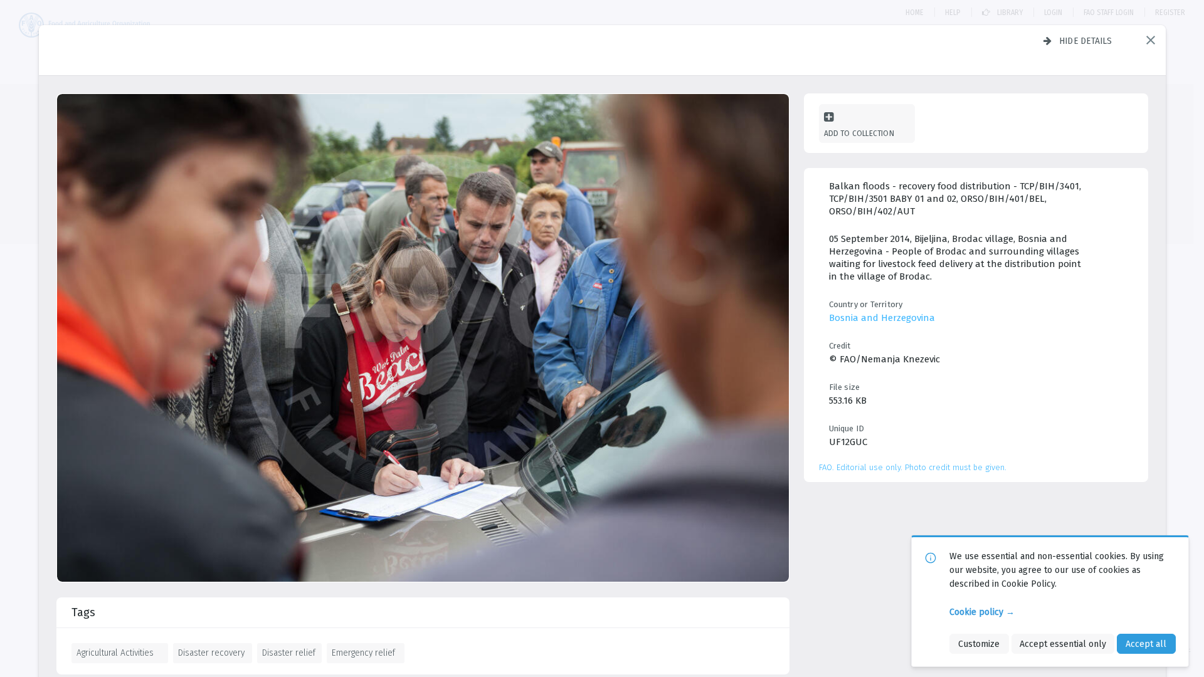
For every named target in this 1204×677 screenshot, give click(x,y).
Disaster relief (288, 652)
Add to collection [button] (859, 133)
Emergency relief (363, 652)
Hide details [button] (1085, 40)
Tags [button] (83, 612)
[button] (1150, 40)
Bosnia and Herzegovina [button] (882, 317)
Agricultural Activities (115, 652)
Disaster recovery (211, 652)
